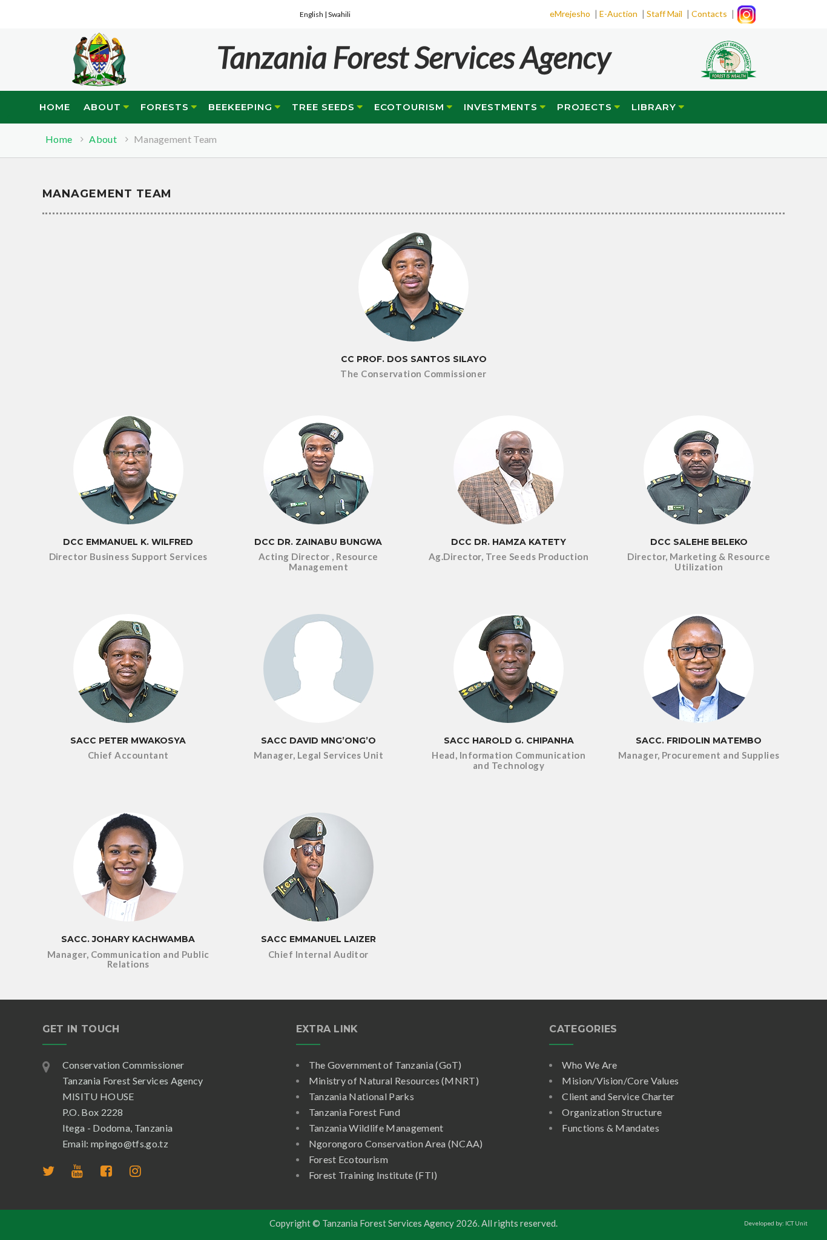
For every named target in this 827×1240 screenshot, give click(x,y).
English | (314, 14)
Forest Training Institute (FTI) (373, 1175)
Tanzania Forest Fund (354, 1112)
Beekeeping (240, 107)
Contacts (709, 13)
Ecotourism (409, 107)
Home (54, 107)
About (102, 107)
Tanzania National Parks (361, 1096)
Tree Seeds (323, 107)
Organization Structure (612, 1112)
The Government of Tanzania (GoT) (385, 1064)
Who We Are (589, 1064)
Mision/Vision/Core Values (620, 1080)
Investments (501, 107)
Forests (164, 107)
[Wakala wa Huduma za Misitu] (98, 52)
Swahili (339, 14)
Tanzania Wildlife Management (376, 1127)
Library (653, 107)
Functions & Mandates (610, 1127)
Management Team (175, 139)
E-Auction (618, 13)
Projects (584, 107)
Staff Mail (664, 13)
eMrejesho (570, 13)
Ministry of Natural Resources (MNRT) (394, 1080)
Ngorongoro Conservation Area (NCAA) (396, 1143)
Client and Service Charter (618, 1096)
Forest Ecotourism (348, 1159)
